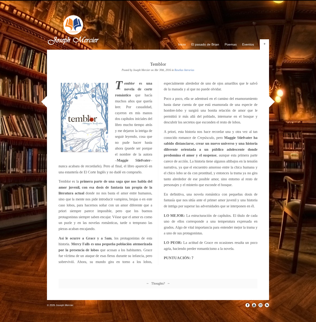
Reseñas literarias (184, 70)
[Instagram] (260, 305)
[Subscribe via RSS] (267, 305)
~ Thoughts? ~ (158, 283)
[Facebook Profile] (247, 305)
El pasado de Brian (205, 44)
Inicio (182, 44)
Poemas (231, 44)
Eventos (248, 44)
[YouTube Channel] (254, 305)
